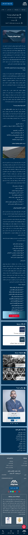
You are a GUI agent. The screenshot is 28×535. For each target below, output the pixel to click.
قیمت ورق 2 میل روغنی (17, 307)
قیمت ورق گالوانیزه (20, 436)
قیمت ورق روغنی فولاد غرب (16, 289)
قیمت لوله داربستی (20, 439)
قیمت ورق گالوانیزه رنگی (17, 310)
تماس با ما (25, 463)
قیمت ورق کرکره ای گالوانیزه (16, 298)
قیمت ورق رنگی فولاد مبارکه (16, 287)
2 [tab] (22, 345)
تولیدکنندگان (10, 463)
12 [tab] (14, 347)
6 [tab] (14, 345)
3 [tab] (20, 345)
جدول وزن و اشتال (9, 465)
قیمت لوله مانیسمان (20, 438)
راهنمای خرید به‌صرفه (9, 467)
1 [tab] (24, 345)
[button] (17, 423)
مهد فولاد (23, 9)
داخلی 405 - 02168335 (14, 418)
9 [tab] (8, 345)
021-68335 (4, 475)
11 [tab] (3, 345)
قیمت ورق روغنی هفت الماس (16, 294)
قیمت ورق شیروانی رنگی (14, 59)
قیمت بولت (22, 441)
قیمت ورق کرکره (21, 447)
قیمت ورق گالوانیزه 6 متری (16, 303)
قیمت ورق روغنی (21, 434)
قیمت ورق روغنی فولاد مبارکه (16, 292)
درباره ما (25, 461)
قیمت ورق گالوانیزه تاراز (17, 305)
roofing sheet (8, 109)
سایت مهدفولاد (13, 277)
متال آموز (9, 9)
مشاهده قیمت (15, 315)
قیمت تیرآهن (22, 445)
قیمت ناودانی (22, 448)
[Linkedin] (17, 491)
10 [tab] (6, 345)
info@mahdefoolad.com (7, 478)
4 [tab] (18, 345)
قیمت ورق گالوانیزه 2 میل (17, 301)
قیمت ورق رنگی (21, 432)
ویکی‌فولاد (16, 9)
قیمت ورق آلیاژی (21, 450)
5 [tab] (16, 345)
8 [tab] (10, 345)
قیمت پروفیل (22, 443)
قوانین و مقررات (24, 465)
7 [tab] (12, 345)
